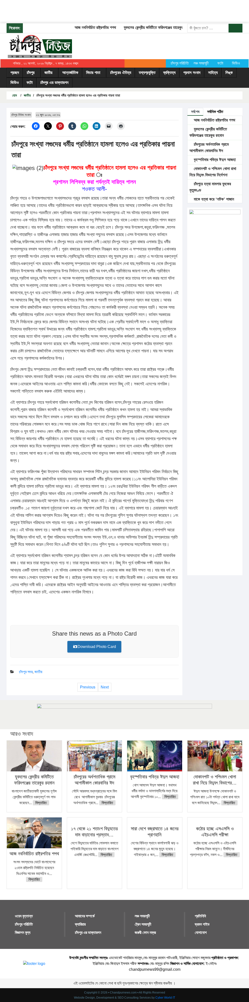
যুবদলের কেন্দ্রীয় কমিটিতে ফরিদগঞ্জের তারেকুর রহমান (150, 27)
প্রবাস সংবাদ (191, 72)
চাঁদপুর (31, 72)
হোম (14, 95)
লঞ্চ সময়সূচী (201, 63)
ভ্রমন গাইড (202, 924)
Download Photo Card (97, 647)
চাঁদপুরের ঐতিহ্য (120, 72)
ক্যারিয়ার (80, 924)
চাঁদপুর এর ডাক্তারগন (54, 82)
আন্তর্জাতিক (70, 72)
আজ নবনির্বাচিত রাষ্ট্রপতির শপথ (87, 27)
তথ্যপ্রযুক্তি (147, 72)
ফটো (220, 63)
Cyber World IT (165, 997)
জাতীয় (48, 72)
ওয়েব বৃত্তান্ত (24, 916)
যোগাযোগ (201, 932)
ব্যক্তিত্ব (169, 72)
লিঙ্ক (229, 72)
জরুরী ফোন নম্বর (145, 932)
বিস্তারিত (41, 803)
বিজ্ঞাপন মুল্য (22, 932)
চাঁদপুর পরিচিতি (180, 63)
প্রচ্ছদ (14, 72)
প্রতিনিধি (200, 916)
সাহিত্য (213, 72)
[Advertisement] (88, 11)
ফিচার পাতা (93, 72)
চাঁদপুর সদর (26, 672)
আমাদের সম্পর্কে (85, 916)
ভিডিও (236, 63)
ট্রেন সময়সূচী (143, 924)
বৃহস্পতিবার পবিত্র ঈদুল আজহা (214, 159)
